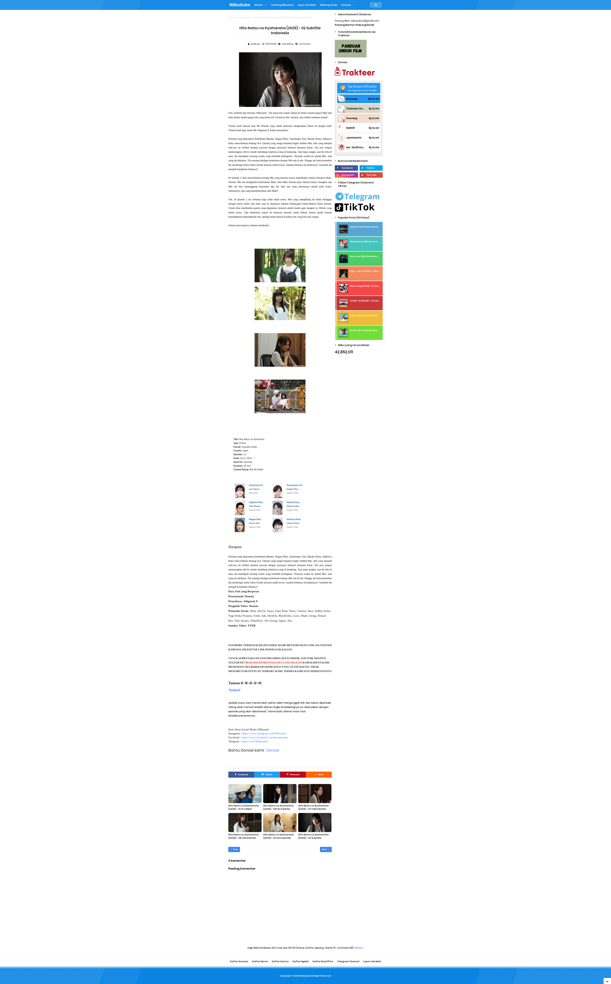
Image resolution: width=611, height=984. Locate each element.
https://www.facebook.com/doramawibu (265, 737)
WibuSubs (305, 975)
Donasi (272, 750)
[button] (319, 775)
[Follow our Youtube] (371, 175)
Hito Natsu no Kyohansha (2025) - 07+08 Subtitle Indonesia (313, 809)
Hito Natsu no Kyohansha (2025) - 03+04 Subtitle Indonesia (278, 838)
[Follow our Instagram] (346, 175)
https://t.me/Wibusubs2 (255, 741)
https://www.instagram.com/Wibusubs (264, 733)
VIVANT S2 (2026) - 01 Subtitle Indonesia (372, 300)
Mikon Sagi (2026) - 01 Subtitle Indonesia (372, 285)
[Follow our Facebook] (346, 168)
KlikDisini (358, 948)
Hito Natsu (288, 44)
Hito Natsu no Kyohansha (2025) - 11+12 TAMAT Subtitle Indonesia (243, 809)
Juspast (234, 690)
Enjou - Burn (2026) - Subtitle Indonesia (371, 271)
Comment (305, 44)
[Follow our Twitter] (371, 168)
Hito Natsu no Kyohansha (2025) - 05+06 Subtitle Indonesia (243, 838)
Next (324, 849)
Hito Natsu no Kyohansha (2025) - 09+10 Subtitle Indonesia (278, 809)
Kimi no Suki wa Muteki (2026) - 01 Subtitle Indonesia (378, 315)
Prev (235, 849)
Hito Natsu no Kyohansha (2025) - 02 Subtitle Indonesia (313, 838)
